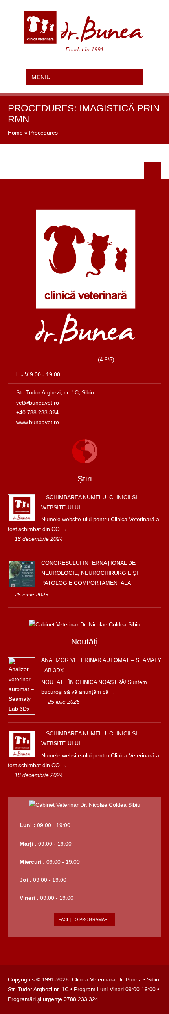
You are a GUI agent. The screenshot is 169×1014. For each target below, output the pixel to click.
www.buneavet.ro (37, 422)
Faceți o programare (84, 919)
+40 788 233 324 (37, 412)
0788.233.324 (81, 999)
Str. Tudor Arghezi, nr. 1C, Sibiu (55, 392)
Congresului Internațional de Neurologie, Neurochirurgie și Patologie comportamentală (89, 572)
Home (15, 132)
